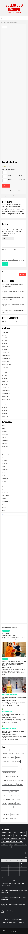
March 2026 (5, 346)
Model (4, 472)
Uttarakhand (6, 814)
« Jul (13, 880)
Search (4, 271)
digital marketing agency (9, 772)
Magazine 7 (11, 931)
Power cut (16, 795)
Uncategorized (6, 501)
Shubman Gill (11, 803)
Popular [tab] (4, 627)
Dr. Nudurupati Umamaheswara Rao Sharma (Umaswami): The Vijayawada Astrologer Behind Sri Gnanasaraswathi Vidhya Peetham (14, 664)
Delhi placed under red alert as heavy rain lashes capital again (13, 298)
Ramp (3, 484)
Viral (3, 504)
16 (25, 869)
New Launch (6, 791)
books (12, 757)
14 (17, 869)
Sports (4, 487)
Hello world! (19, 321)
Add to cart (6, 186)
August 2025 (5, 367)
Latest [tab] (9, 627)
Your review (6, 241)
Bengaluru (11, 753)
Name (4, 249)
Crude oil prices (16, 761)
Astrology (4, 431)
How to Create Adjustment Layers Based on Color (14, 697)
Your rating (6, 235)
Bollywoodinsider (7, 635)
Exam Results (5, 452)
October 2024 (5, 396)
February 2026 (5, 349)
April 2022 (4, 413)
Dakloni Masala (6, 769)
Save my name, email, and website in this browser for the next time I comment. (13, 259)
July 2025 (4, 370)
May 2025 (4, 376)
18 (6, 872)
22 (21, 872)
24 (3, 875)
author (5, 753)
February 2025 (5, 384)
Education (5, 446)
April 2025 (4, 378)
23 (25, 872)
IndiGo (14, 788)
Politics (4, 481)
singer (18, 803)
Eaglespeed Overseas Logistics (10, 776)
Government (5, 455)
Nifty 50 (17, 791)
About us (15, 922)
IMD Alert (19, 784)
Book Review (6, 757)
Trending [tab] (14, 627)
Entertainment (6, 449)
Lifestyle (4, 463)
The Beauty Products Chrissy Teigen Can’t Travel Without (13, 731)
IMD (14, 784)
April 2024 (4, 408)
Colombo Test (6, 761)
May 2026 (4, 341)
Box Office (18, 757)
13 (14, 869)
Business (4, 443)
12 (10, 869)
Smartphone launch (8, 807)
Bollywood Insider (14, 7)
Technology (5, 493)
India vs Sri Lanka (7, 788)
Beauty (4, 437)
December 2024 (6, 390)
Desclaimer (7, 919)
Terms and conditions (17, 919)
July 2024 (4, 405)
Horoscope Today (7, 784)
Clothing (20, 190)
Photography (5, 478)
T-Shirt (10, 176)
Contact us (21, 922)
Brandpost (5, 440)
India (3, 458)
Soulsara (17, 807)
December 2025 (6, 355)
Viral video (5, 818)
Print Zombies (6, 799)
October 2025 (5, 361)
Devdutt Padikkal (17, 769)
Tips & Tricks (5, 495)
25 (6, 875)
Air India (12, 750)
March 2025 (5, 381)
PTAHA (13, 799)
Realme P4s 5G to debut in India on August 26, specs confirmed (14, 285)
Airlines (4, 426)
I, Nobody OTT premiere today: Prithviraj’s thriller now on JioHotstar (13, 292)
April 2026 (4, 344)
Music (3, 475)
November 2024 (6, 393)
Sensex (4, 803)
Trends (4, 498)
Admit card (5, 750)
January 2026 (5, 352)
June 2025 (4, 373)
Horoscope (21, 780)
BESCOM (18, 753)
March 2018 (5, 416)
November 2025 (6, 358)
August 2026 (5, 332)
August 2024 (5, 402)
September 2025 (6, 364)
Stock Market (6, 810)
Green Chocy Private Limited (9, 780)
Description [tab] (5, 196)
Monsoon (20, 788)
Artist (3, 428)
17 (3, 872)
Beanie (10, 179)
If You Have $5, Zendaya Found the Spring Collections (13, 714)
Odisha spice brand (7, 795)
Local (3, 466)
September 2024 (6, 399)
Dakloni (15, 765)
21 (17, 872)
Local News (5, 469)
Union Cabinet (15, 810)
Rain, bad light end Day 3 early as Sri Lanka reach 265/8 (13, 311)
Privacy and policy (7, 922)
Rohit (4, 667)
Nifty (12, 791)
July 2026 (4, 335)
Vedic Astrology (15, 814)
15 (21, 869)
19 (10, 872)
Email (16, 249)
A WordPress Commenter (8, 321)
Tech (3, 490)
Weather (4, 507)
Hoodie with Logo (12, 172)
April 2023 (4, 411)
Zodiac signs (13, 818)
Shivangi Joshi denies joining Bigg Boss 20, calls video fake (13, 305)
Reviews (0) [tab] (14, 196)
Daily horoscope (7, 765)
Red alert (19, 799)
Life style (4, 460)
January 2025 (5, 387)
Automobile (5, 434)
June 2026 (4, 338)
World (3, 510)
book (23, 753)
